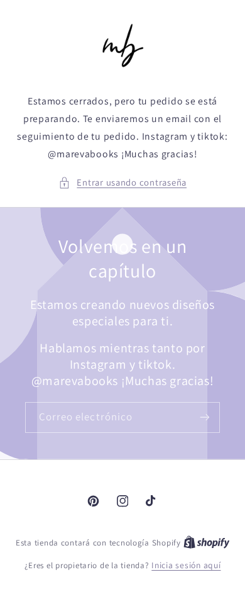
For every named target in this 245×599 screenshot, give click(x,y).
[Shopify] (206, 542)
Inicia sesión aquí (185, 565)
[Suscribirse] (204, 417)
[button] (122, 182)
